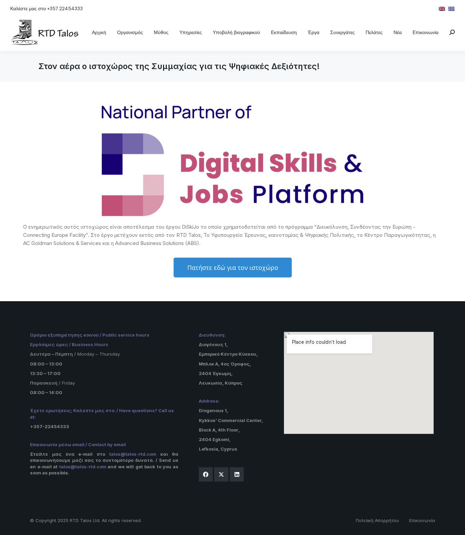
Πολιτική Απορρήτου (377, 520)
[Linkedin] (237, 474)
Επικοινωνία (422, 520)
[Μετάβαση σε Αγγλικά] (442, 8)
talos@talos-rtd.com (132, 454)
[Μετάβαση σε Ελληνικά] (451, 8)
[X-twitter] (221, 474)
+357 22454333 (65, 8)
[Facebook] (206, 474)
